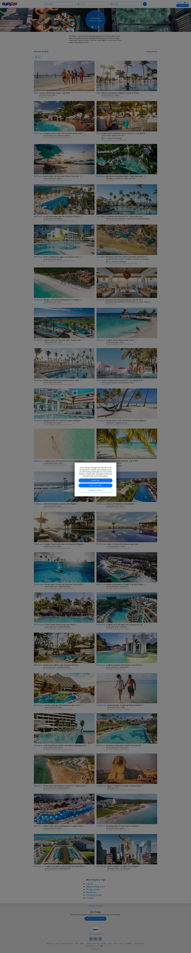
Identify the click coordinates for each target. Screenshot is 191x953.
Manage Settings (95, 490)
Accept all (95, 480)
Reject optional (95, 485)
